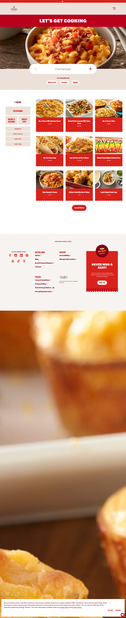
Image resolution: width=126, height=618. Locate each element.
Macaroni (52, 82)
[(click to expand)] (63, 1)
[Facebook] (10, 255)
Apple (75, 82)
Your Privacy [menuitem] (43, 287)
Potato (64, 82)
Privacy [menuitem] (40, 284)
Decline (118, 610)
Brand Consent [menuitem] (44, 263)
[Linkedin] (21, 255)
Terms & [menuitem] (42, 280)
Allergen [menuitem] (67, 259)
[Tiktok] (18, 261)
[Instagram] (15, 255)
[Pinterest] (27, 255)
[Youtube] (13, 261)
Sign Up (102, 282)
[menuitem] (45, 255)
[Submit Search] (90, 69)
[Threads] (24, 261)
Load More (79, 207)
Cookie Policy (64, 607)
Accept (110, 610)
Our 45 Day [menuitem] (43, 291)
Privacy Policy (77, 607)
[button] (123, 615)
